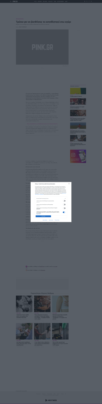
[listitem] (51, 198)
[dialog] (51, 202)
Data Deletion (45, 220)
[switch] (64, 201)
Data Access (51, 220)
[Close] (69, 184)
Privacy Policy (57, 220)
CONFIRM (43, 216)
